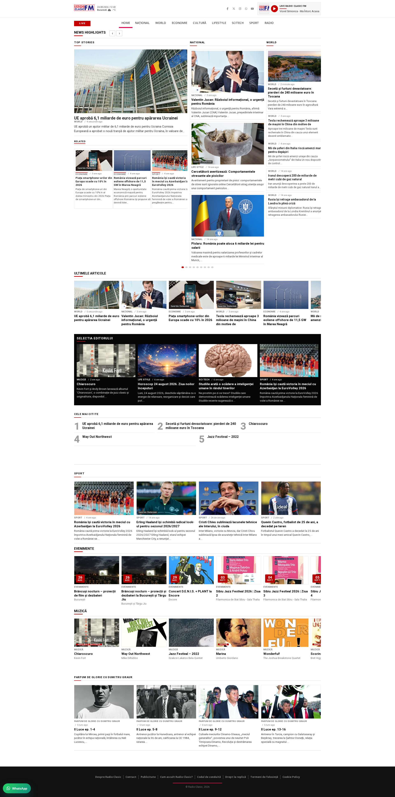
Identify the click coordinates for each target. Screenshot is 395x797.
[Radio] (212, 267)
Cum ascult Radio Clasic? (176, 777)
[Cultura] (197, 267)
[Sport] (208, 267)
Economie (179, 23)
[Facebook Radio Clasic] (227, 8)
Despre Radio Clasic (108, 777)
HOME (125, 23)
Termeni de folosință (264, 777)
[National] (186, 267)
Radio (269, 23)
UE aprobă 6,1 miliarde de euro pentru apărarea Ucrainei (117, 426)
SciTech (238, 23)
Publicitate (148, 777)
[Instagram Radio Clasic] (240, 8)
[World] (190, 267)
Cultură (199, 23)
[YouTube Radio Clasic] (252, 8)
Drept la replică (235, 777)
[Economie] (194, 267)
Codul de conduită (209, 777)
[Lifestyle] (201, 267)
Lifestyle (219, 23)
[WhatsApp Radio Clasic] (246, 8)
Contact (130, 777)
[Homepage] (182, 267)
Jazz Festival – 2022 (223, 437)
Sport (254, 23)
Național (142, 23)
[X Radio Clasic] (233, 8)
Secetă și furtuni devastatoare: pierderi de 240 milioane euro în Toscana (201, 426)
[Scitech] (205, 267)
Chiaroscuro (258, 424)
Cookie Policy (291, 777)
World (160, 23)
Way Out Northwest (97, 437)
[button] (289, 8)
